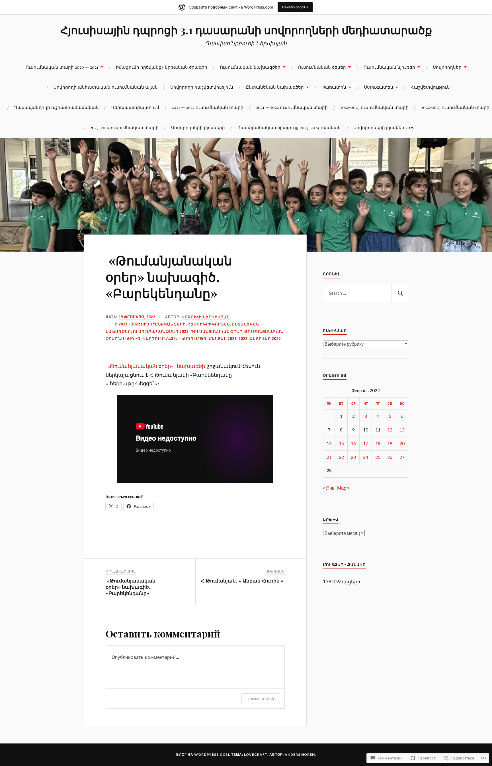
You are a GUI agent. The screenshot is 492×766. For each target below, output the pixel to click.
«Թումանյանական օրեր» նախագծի (156, 365)
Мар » (343, 488)
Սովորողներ (447, 67)
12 (389, 429)
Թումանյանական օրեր (216, 331)
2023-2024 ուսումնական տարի (124, 127)
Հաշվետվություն (430, 87)
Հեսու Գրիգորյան (209, 324)
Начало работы (295, 7)
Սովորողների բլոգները (198, 127)
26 (389, 457)
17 (365, 443)
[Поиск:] (365, 293)
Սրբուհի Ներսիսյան (205, 317)
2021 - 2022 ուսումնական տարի (152, 324)
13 (402, 429)
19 (389, 443)
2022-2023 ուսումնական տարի (374, 107)
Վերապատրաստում (135, 107)
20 (402, 443)
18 (377, 443)
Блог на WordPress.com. (203, 754)
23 (353, 457)
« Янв (329, 488)
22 (341, 457)
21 (329, 457)
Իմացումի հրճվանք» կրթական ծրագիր (161, 67)
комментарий (260, 698)
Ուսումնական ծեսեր (322, 67)
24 (365, 457)
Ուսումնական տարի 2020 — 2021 (62, 67)
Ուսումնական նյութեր (389, 67)
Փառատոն (333, 87)
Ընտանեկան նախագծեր (275, 87)
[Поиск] (399, 293)
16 (353, 443)
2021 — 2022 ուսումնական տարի (207, 107)
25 (377, 457)
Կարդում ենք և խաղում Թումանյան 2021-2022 (195, 338)
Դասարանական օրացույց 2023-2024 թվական (289, 127)
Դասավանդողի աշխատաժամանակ (56, 107)
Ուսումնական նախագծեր (250, 67)
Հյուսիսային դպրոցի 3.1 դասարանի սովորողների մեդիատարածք (246, 30)
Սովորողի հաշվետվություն (201, 87)
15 (341, 443)
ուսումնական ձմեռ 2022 (160, 331)
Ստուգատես (378, 87)
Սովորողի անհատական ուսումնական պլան (106, 87)
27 (402, 457)
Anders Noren (300, 754)
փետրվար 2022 (265, 338)
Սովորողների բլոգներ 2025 (383, 127)
